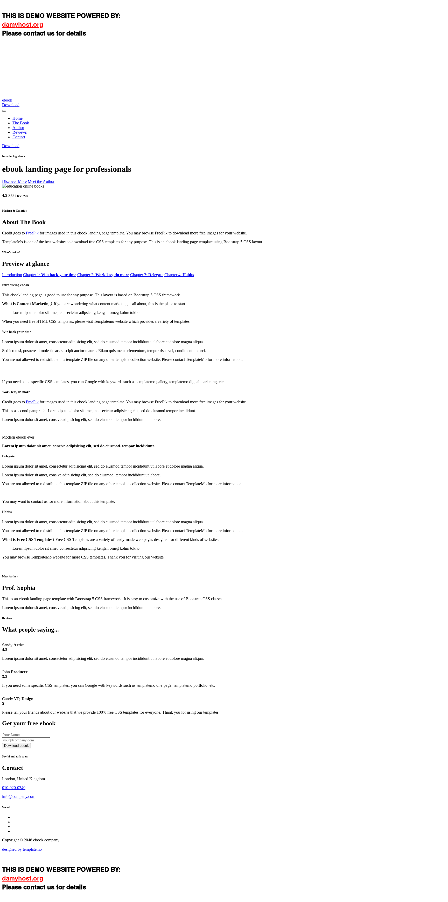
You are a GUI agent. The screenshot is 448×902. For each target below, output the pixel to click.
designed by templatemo (22, 849)
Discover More (14, 181)
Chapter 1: (49, 275)
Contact (18, 137)
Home (17, 118)
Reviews (19, 132)
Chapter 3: (146, 275)
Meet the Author (41, 181)
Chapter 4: (179, 275)
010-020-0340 (13, 787)
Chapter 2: (103, 275)
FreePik (32, 233)
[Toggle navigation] (4, 111)
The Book (20, 123)
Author (18, 127)
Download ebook (16, 746)
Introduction (12, 275)
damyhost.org (22, 24)
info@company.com (18, 796)
